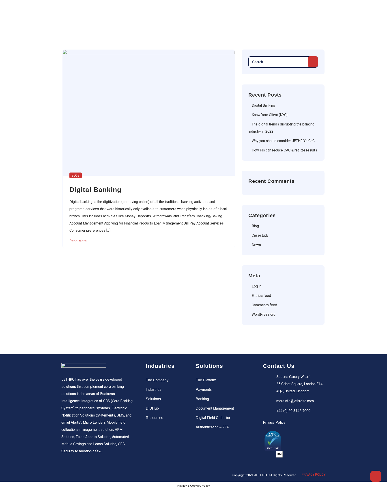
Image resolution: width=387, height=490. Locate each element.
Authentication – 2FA (212, 427)
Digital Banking (263, 105)
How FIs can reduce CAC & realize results (284, 150)
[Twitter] (75, 475)
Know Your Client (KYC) (270, 115)
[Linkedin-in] (84, 475)
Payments (204, 389)
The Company (157, 380)
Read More (78, 241)
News (256, 245)
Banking (202, 399)
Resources (154, 418)
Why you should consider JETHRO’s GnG (283, 141)
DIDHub (152, 408)
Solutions (153, 399)
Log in (256, 286)
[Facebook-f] (65, 475)
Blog (76, 175)
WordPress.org (263, 314)
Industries (153, 389)
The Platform (206, 380)
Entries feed (261, 296)
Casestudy (260, 235)
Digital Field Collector (213, 418)
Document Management (215, 408)
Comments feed (264, 305)
